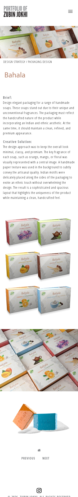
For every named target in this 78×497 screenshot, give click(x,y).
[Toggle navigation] (70, 11)
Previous (28, 458)
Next (46, 458)
